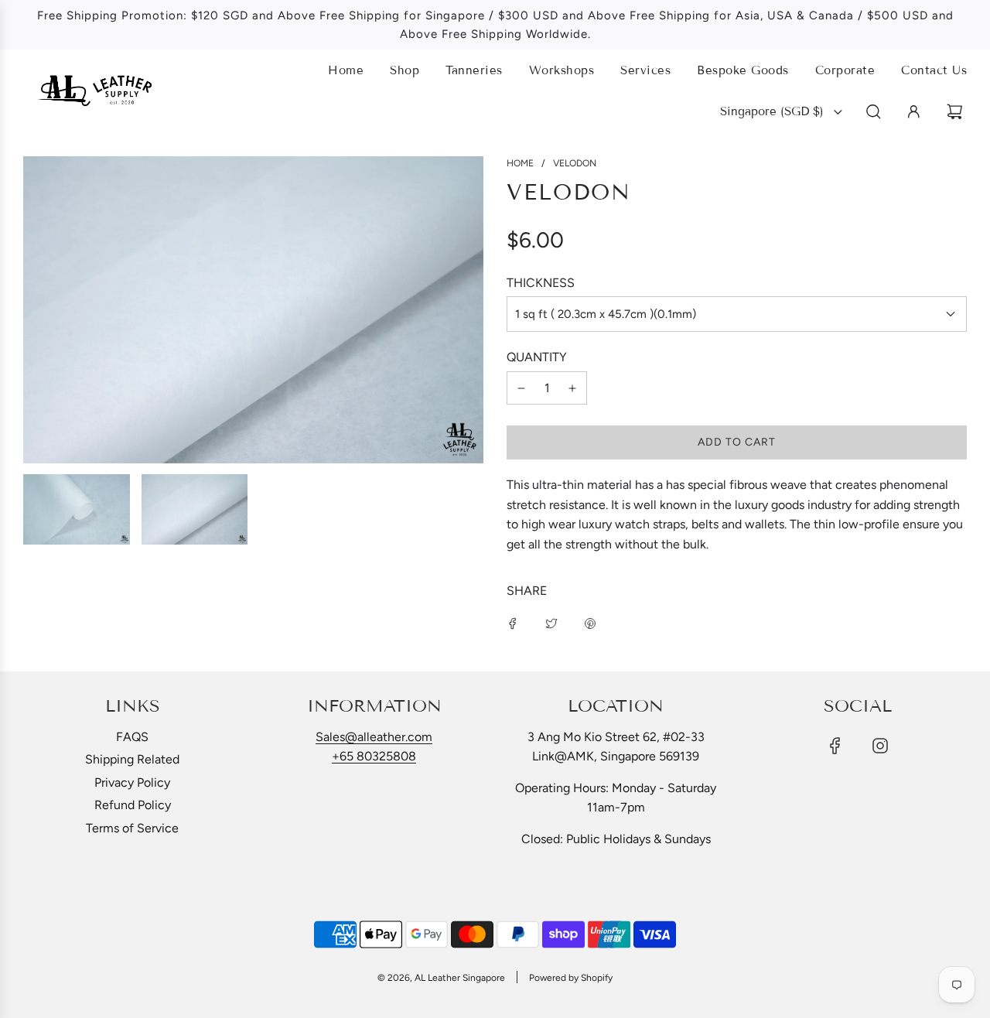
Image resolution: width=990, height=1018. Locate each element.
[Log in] (913, 111)
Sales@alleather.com (374, 736)
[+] (572, 388)
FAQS (132, 736)
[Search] (873, 111)
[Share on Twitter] (551, 622)
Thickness (541, 282)
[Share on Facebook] (513, 622)
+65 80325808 (374, 756)
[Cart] (956, 111)
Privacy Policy (132, 782)
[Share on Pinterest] (590, 622)
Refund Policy (132, 805)
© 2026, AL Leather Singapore (441, 977)
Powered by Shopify (571, 977)
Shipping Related (132, 759)
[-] (521, 388)
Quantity (537, 357)
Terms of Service (132, 828)
